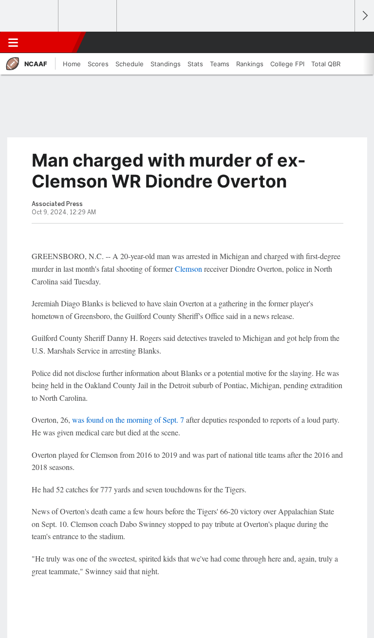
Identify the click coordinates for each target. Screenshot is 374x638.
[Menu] (13, 42)
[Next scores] (364, 16)
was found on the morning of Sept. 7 (128, 419)
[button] (342, 42)
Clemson (188, 268)
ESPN (52, 42)
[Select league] (30, 16)
